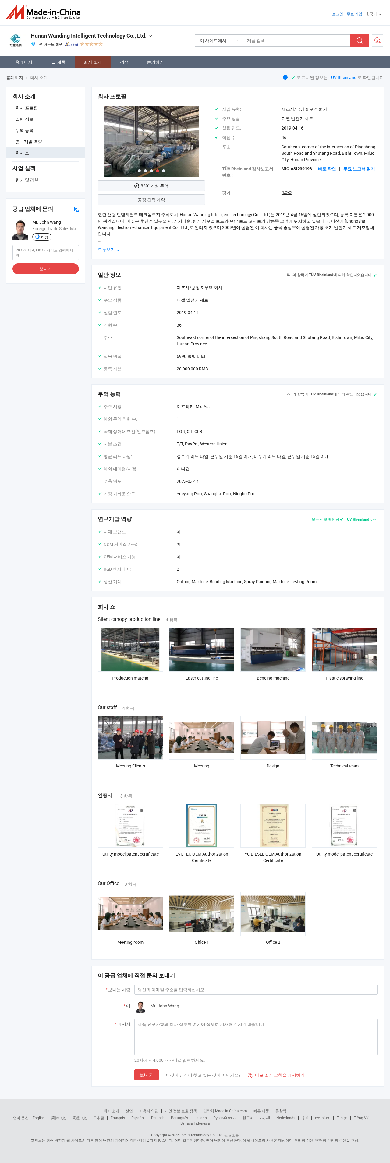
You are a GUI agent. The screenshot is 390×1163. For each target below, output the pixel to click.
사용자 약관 (148, 1110)
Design (273, 766)
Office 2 (273, 942)
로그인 (337, 13)
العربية (265, 1117)
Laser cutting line (202, 678)
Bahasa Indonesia (195, 1123)
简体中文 (58, 1117)
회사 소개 (93, 62)
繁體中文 (79, 1117)
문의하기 (155, 62)
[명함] (76, 209)
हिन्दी (305, 1117)
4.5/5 (287, 192)
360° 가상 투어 (154, 186)
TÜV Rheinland (342, 77)
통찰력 (280, 1110)
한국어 (248, 1117)
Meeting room (130, 942)
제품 (61, 62)
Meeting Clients (130, 766)
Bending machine (273, 678)
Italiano (200, 1117)
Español (138, 1117)
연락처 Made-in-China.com (225, 1110)
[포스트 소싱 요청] (377, 40)
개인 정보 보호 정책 (181, 1110)
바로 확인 (327, 168)
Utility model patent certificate (130, 854)
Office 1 (202, 942)
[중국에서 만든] (45, 12)
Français (118, 1117)
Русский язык (224, 1117)
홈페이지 (23, 62)
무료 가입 (354, 13)
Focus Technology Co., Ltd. (201, 1134)
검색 (124, 62)
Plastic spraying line (344, 678)
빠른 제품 (261, 1110)
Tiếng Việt (362, 1117)
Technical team (344, 766)
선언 (129, 1110)
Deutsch (158, 1117)
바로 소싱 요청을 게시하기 (276, 1075)
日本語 (98, 1117)
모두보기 (107, 249)
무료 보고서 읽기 (359, 168)
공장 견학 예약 (151, 199)
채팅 (44, 236)
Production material (130, 678)
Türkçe (342, 1117)
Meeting (201, 766)
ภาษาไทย (322, 1117)
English (39, 1117)
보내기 (45, 269)
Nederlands (285, 1117)
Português (179, 1117)
